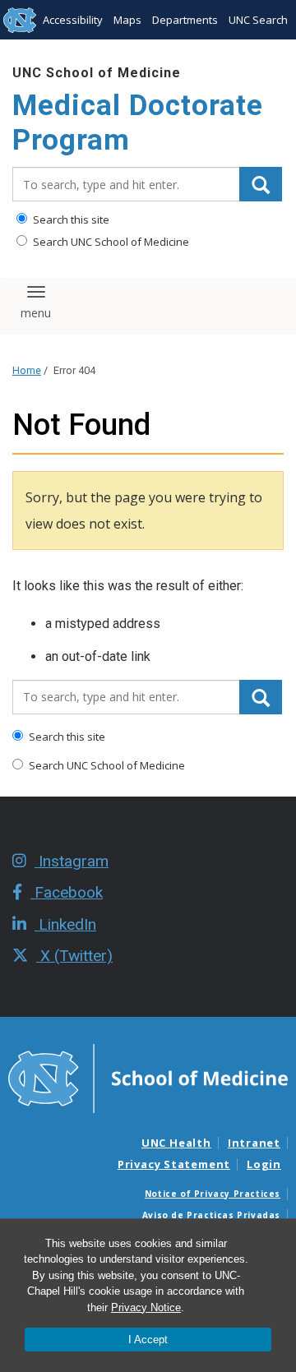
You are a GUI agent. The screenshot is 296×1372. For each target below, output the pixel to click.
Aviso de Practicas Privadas (211, 1215)
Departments (185, 19)
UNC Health (176, 1142)
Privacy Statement (174, 1164)
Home (26, 370)
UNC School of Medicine (96, 73)
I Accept (148, 1339)
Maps (127, 19)
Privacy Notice (146, 1307)
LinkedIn (65, 924)
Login (264, 1164)
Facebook (66, 892)
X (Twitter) (74, 955)
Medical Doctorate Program (137, 123)
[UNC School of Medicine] (148, 1077)
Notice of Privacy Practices (212, 1193)
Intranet (254, 1142)
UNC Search (258, 19)
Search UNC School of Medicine (109, 241)
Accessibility (73, 19)
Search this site (69, 219)
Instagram (72, 861)
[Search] (260, 184)
